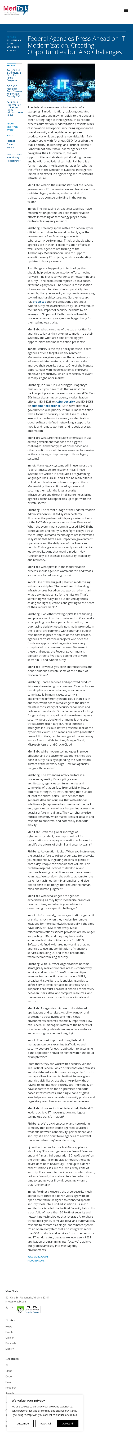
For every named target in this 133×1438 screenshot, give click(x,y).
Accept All (67, 1423)
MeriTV (10, 1348)
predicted (39, 302)
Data (8, 1382)
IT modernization (14, 152)
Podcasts (11, 1343)
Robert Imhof (13, 160)
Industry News (36, 1260)
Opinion (10, 1337)
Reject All (45, 1423)
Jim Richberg (13, 157)
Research (11, 1387)
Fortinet (11, 140)
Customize (23, 1423)
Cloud (9, 1370)
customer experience (46, 406)
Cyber (9, 1376)
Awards (10, 1393)
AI (7, 1365)
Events (9, 1332)
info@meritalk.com (16, 1301)
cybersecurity (65, 401)
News (9, 1326)
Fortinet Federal (11, 145)
